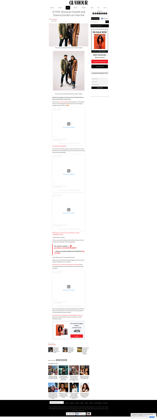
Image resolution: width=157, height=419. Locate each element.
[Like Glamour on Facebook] (95, 13)
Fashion (51, 7)
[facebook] (57, 360)
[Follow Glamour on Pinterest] (106, 13)
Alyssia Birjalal (54, 19)
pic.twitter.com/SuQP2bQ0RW (65, 248)
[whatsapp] (64, 360)
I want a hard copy (100, 66)
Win (98, 7)
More (105, 7)
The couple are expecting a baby (59, 146)
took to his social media (64, 101)
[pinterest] (61, 360)
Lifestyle (75, 7)
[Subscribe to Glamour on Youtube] (102, 13)
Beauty (60, 7)
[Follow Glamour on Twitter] (100, 13)
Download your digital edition (99, 61)
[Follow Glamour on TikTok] (104, 13)
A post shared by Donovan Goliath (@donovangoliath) (68, 143)
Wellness (83, 7)
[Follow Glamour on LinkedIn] (93, 13)
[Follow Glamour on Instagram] (98, 13)
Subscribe (77, 336)
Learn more (145, 415)
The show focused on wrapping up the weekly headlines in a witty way (67, 315)
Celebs (68, 7)
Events (92, 7)
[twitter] (59, 360)
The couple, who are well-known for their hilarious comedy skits (66, 264)
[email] (66, 360)
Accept (152, 417)
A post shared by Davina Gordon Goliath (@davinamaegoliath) (69, 305)
